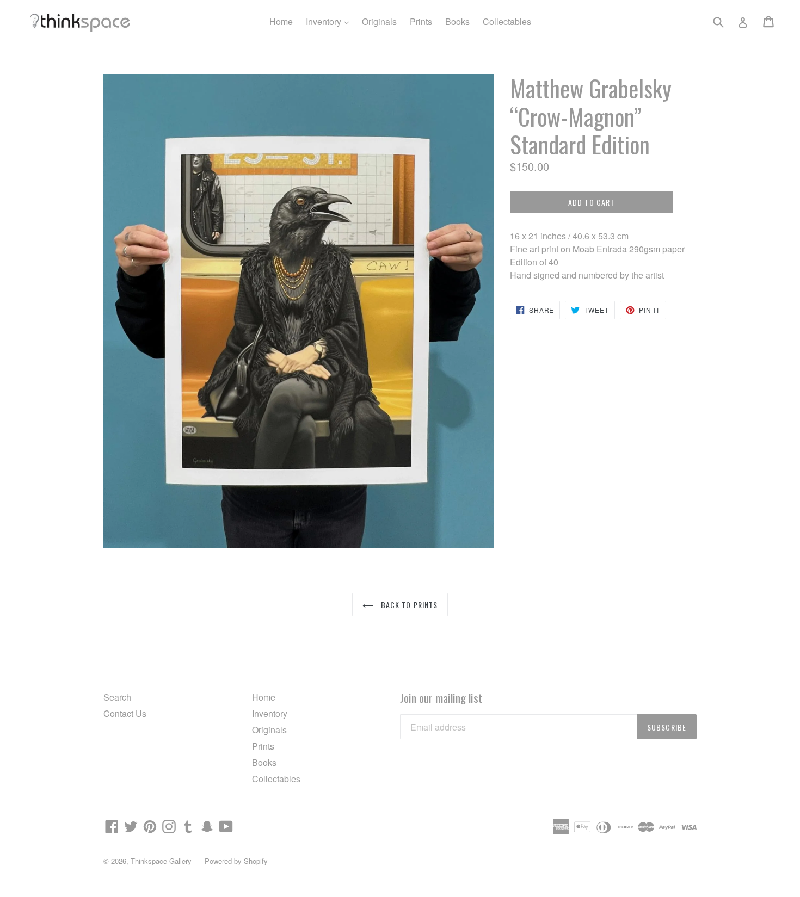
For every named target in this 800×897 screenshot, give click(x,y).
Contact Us (124, 713)
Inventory (330, 21)
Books (457, 21)
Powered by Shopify (236, 861)
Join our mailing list (441, 697)
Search (117, 697)
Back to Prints (408, 604)
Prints (421, 21)
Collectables (507, 21)
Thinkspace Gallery (161, 861)
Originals (379, 21)
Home (281, 21)
